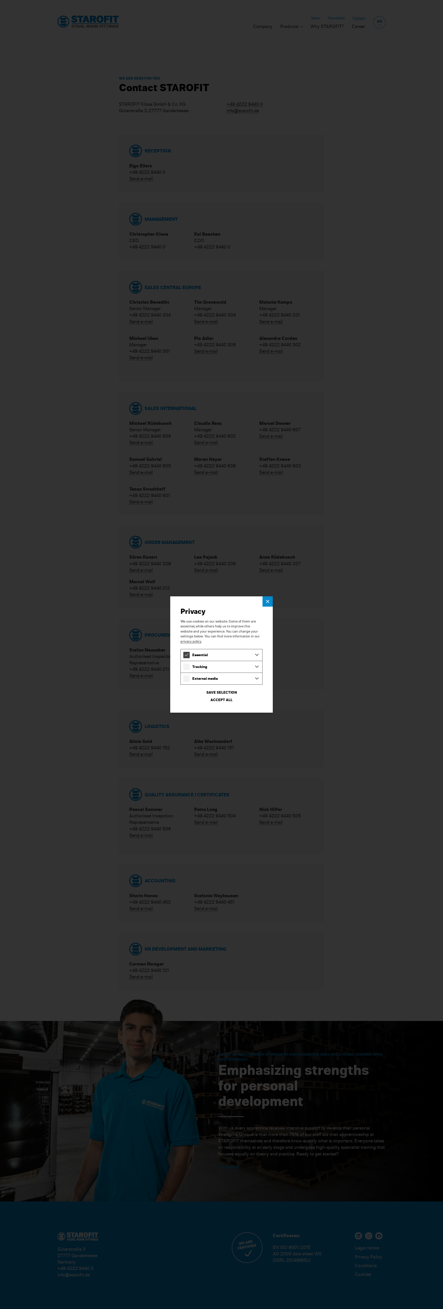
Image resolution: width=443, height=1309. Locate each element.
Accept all (221, 700)
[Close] (268, 601)
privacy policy (190, 641)
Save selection (221, 692)
